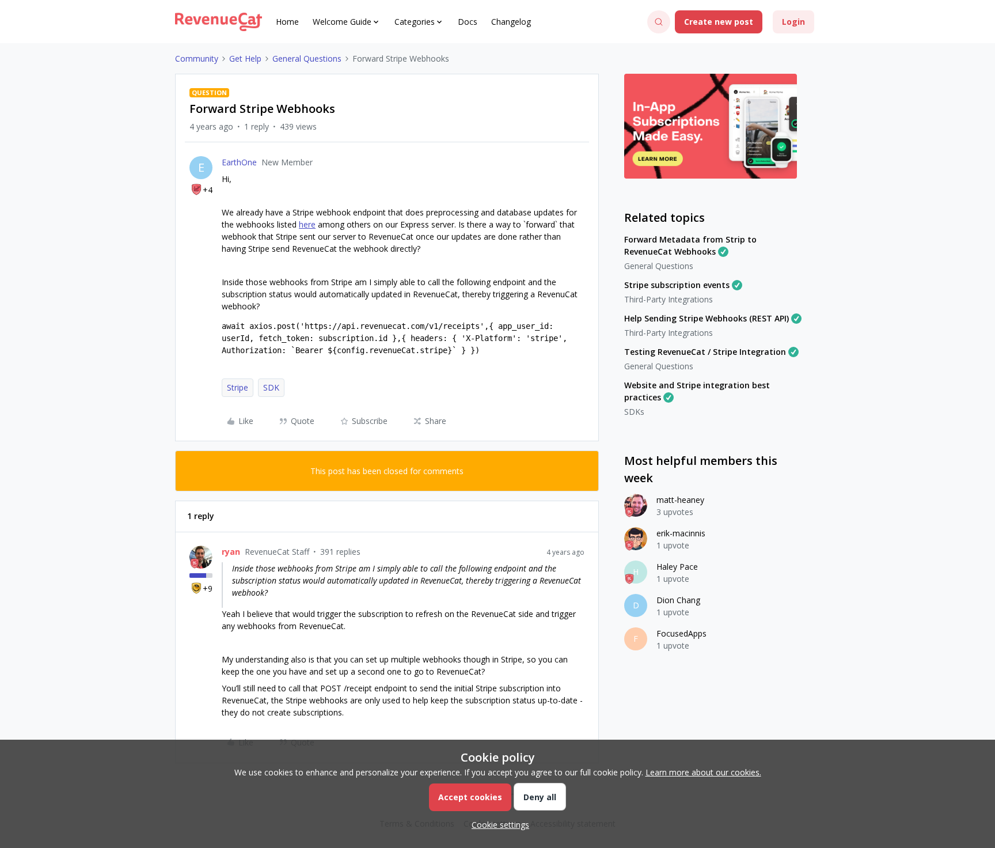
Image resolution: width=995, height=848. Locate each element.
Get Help (245, 58)
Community (196, 58)
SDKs (634, 411)
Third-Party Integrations (668, 299)
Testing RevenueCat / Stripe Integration (705, 351)
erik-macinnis (680, 533)
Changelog (511, 21)
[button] (718, 21)
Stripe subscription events (677, 284)
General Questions (306, 58)
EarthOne (239, 162)
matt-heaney (680, 499)
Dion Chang (678, 600)
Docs (467, 21)
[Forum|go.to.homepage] (218, 22)
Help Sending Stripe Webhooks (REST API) (706, 318)
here (307, 224)
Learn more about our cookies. (703, 772)
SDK (271, 387)
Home (287, 21)
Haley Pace (677, 566)
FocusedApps (681, 633)
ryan (231, 551)
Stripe (237, 387)
